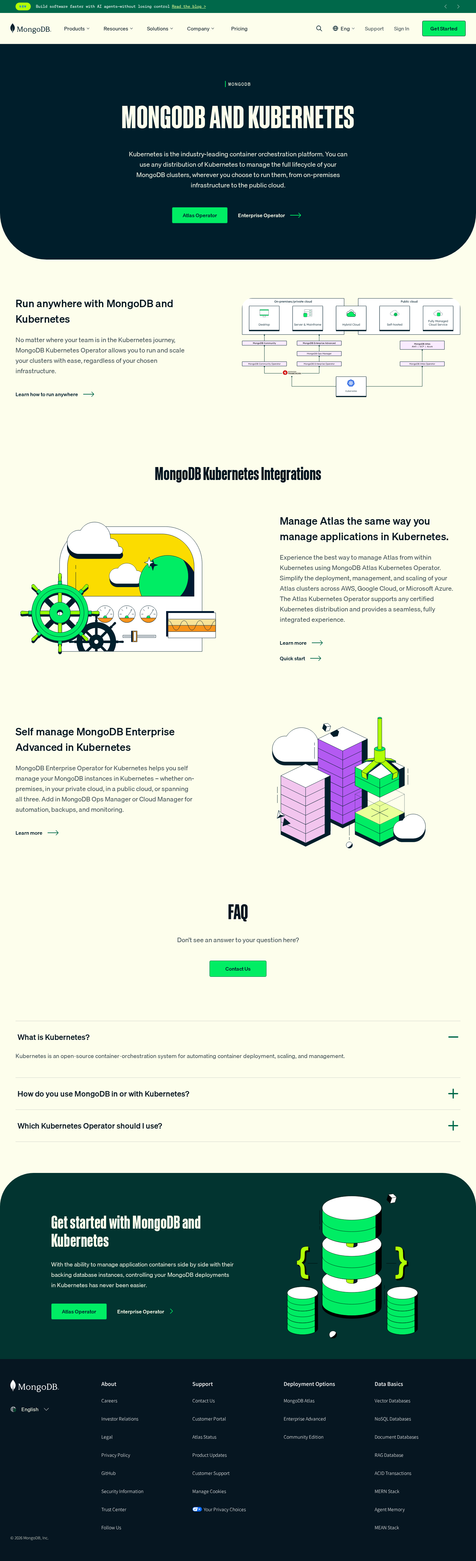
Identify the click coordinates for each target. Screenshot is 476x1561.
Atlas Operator (200, 215)
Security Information (122, 1491)
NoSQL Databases (393, 1418)
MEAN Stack (387, 1527)
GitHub (108, 1473)
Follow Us (111, 1527)
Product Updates (209, 1455)
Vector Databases (392, 1400)
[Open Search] (319, 28)
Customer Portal (209, 1418)
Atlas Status (204, 1436)
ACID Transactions (393, 1473)
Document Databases (396, 1436)
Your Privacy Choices (225, 1509)
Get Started (444, 28)
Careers (109, 1400)
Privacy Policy (115, 1455)
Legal (107, 1436)
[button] (344, 28)
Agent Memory (390, 1509)
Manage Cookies (209, 1491)
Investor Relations (119, 1418)
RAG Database (389, 1455)
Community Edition (303, 1436)
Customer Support (211, 1473)
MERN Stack (387, 1491)
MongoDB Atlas (299, 1400)
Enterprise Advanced (305, 1418)
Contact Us (238, 968)
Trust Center (113, 1509)
